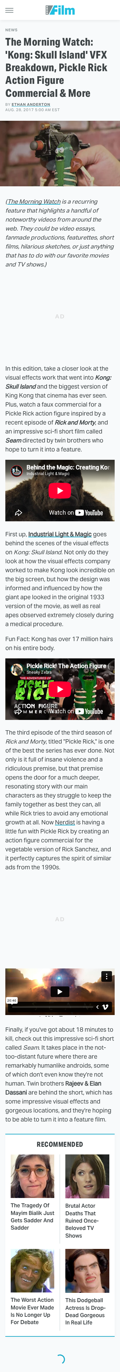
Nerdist (65, 822)
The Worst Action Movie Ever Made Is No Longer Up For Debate (32, 1311)
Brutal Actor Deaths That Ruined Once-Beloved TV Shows (82, 1220)
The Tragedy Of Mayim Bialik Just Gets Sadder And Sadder (32, 1216)
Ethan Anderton (31, 104)
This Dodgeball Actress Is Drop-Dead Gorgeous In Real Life (85, 1311)
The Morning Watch (33, 201)
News (11, 30)
